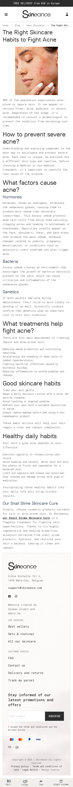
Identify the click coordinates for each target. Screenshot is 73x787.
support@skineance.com (25, 587)
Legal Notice (30, 769)
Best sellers (18, 626)
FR (9, 747)
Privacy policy (20, 766)
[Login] (67, 14)
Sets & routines (21, 634)
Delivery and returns (25, 673)
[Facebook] (10, 596)
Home (5, 25)
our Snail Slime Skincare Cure (26, 518)
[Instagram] (16, 596)
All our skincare (22, 641)
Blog (17, 25)
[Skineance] (36, 14)
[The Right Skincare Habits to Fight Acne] (36, 70)
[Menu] (6, 14)
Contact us (16, 665)
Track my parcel (21, 680)
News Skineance (35, 25)
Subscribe (55, 716)
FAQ (10, 658)
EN (17, 747)
